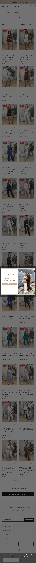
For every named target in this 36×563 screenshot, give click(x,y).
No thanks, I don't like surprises (9, 286)
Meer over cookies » (27, 560)
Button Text (9, 289)
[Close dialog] (34, 269)
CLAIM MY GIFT (9, 283)
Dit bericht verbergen (10, 560)
